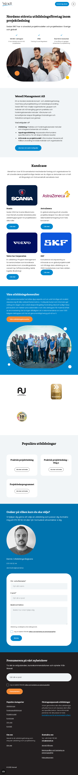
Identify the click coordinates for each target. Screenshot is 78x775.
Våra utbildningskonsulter (19, 319)
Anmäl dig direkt (62, 4)
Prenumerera (15, 691)
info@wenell (46, 741)
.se (52, 741)
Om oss (9, 723)
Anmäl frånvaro (47, 746)
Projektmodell (11, 714)
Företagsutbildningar (14, 710)
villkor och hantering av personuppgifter (42, 631)
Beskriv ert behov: (17, 605)
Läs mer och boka (22, 469)
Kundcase (10, 718)
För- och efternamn (18, 581)
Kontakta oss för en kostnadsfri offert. (56, 715)
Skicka (16, 638)
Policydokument (47, 758)
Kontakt (9, 727)
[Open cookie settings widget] (3, 771)
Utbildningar (10, 706)
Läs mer (13, 226)
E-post (13, 593)
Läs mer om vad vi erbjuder (28, 148)
